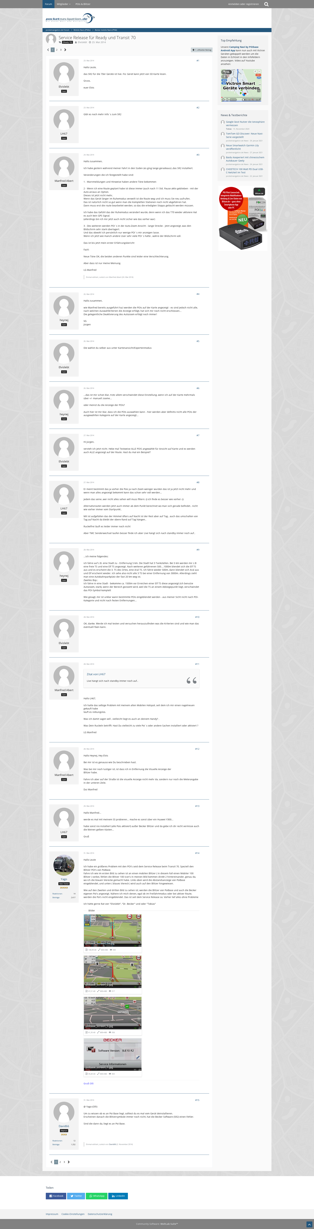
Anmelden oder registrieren (243, 4)
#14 (197, 853)
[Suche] (266, 4)
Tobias (229, 129)
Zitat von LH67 (96, 674)
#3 (198, 154)
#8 (198, 482)
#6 (198, 388)
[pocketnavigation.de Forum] (157, 18)
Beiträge (55, 897)
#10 (197, 617)
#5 (198, 341)
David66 (112, 1144)
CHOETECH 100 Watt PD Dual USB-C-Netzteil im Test (244, 171)
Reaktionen (57, 893)
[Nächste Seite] (65, 50)
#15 (197, 1100)
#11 (197, 664)
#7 (198, 435)
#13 (197, 806)
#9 (198, 549)
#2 (198, 107)
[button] (56, 1196)
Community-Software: (157, 1223)
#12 (197, 748)
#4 (198, 293)
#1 (198, 60)
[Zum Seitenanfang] (309, 1224)
